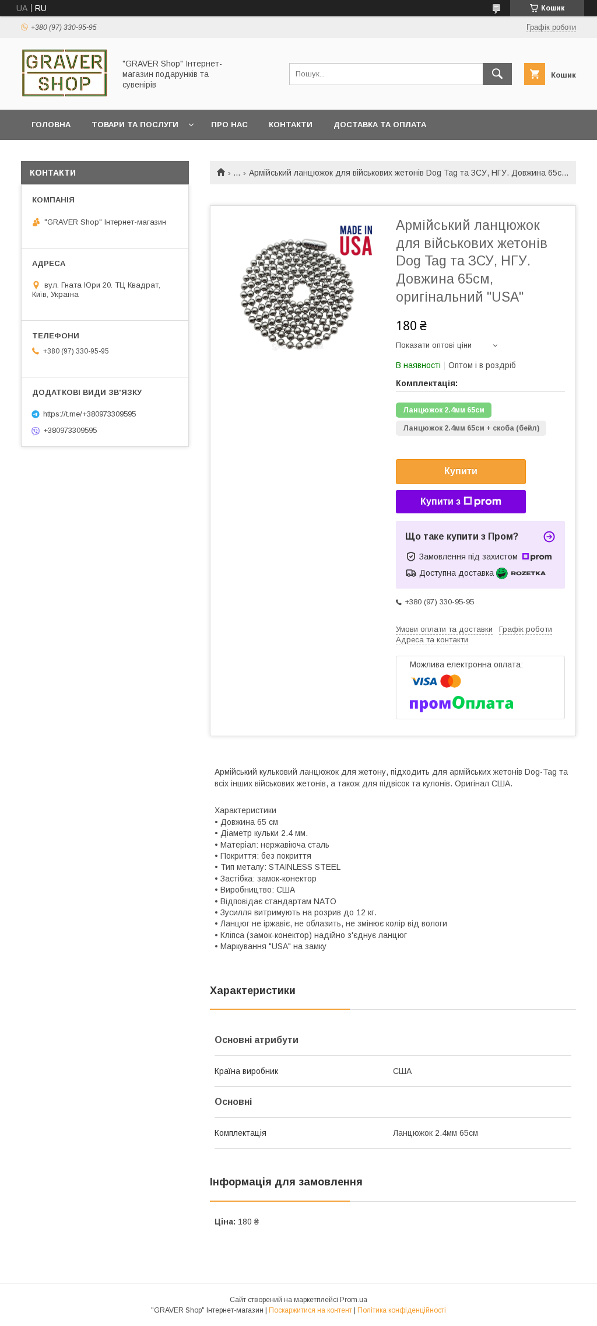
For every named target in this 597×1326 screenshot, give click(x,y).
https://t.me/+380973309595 (89, 414)
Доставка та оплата (379, 124)
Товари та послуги (135, 124)
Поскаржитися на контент (310, 1310)
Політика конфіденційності (401, 1310)
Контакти (290, 124)
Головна (51, 124)
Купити (460, 471)
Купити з (440, 501)
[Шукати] (497, 74)
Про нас (229, 124)
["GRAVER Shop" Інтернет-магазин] (64, 94)
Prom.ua (353, 1300)
